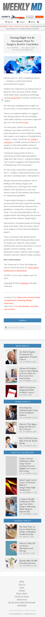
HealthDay (24, 283)
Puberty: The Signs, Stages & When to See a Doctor (28, 426)
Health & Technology (24, 50)
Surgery (25, 122)
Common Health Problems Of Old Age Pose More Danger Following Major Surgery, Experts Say (27, 505)
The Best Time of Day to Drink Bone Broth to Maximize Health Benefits (27, 530)
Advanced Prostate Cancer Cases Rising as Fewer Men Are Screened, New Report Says (28, 373)
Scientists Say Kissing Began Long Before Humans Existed (28, 411)
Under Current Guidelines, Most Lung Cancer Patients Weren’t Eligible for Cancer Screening (27, 464)
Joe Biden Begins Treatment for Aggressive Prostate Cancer (28, 356)
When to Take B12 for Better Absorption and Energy (27, 547)
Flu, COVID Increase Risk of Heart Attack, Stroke (28, 440)
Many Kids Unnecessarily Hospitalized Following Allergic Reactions (22, 300)
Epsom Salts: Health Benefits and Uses (28, 561)
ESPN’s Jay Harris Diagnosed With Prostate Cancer (27, 390)
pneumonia (15, 97)
